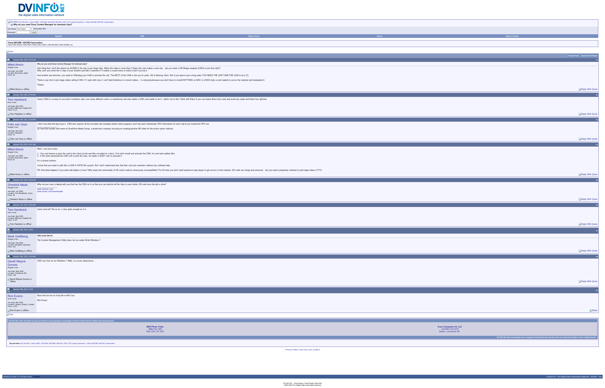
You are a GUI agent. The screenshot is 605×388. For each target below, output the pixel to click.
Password (11, 32)
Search (379, 36)
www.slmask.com (45, 189)
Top (600, 377)
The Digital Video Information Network (573, 377)
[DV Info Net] (41, 16)
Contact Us (551, 377)
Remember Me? (40, 29)
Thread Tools (573, 56)
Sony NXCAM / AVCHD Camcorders (100, 22)
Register (58, 36)
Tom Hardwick (17, 99)
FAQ (142, 36)
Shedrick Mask (18, 184)
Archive (594, 377)
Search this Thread (589, 56)
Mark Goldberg (18, 236)
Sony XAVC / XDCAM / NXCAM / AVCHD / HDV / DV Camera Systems (57, 22)
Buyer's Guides (512, 36)
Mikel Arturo (15, 64)
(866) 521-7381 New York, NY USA (155, 329)
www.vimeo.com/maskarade (50, 191)
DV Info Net (23, 22)
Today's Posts (253, 36)
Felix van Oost (17, 124)
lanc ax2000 (314, 350)
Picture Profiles (292, 350)
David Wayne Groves (17, 263)
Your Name (12, 29)
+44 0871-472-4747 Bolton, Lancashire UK (450, 329)
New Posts (304, 350)
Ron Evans (15, 296)
